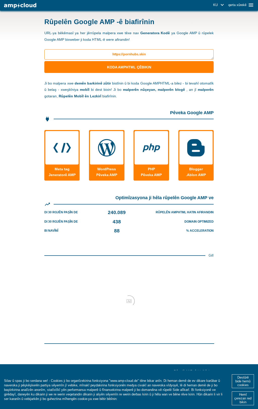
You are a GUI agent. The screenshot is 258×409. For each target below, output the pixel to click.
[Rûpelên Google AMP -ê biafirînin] (20, 5)
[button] (219, 5)
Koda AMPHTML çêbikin (129, 67)
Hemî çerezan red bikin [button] (242, 398)
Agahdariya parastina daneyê (141, 399)
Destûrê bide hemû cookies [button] (242, 381)
